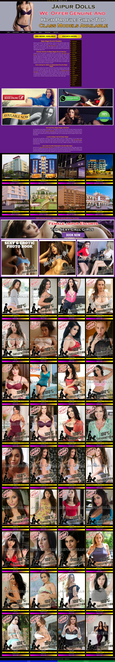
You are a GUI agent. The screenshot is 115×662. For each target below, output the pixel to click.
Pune (73, 65)
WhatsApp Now (86, 661)
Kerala (73, 84)
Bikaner (40, 32)
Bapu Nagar (74, 52)
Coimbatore (74, 77)
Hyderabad (74, 58)
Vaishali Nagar (47, 32)
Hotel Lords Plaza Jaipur (71, 214)
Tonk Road (74, 47)
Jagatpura (74, 43)
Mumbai (73, 54)
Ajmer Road (56, 32)
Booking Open (15, 318)
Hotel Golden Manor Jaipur (99, 183)
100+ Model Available (45, 36)
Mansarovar (74, 41)
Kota (35, 32)
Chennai (73, 62)
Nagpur (73, 71)
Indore (73, 73)
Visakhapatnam (75, 75)
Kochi (73, 82)
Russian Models (16, 32)
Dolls (57, 0)
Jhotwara (74, 50)
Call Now (28, 661)
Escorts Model (69, 36)
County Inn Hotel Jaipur (71, 183)
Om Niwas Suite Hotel (43, 214)
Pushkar (29, 32)
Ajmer (23, 32)
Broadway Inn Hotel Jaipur (15, 183)
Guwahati (74, 80)
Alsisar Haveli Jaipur (99, 214)
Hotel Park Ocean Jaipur (15, 214)
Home (8, 32)
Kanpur (73, 69)
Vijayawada (74, 79)
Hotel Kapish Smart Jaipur (43, 183)
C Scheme (74, 45)
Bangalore (74, 56)
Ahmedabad (74, 60)
